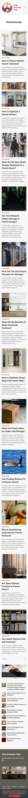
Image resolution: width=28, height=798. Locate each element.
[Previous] (3, 773)
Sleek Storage (5, 57)
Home (4, 786)
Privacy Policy (6, 788)
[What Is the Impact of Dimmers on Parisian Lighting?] (4, 717)
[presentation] (14, 43)
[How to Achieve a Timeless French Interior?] (4, 723)
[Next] (24, 773)
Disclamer (22, 786)
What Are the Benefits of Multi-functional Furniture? (14, 325)
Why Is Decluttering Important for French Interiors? (12, 532)
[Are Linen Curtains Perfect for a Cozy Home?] (4, 706)
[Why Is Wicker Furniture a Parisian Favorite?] (4, 711)
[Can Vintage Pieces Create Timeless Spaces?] (4, 700)
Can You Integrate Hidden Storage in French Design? (10, 219)
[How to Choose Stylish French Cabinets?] (4, 694)
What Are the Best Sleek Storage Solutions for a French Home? (14, 165)
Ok (10, 795)
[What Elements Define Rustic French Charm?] (4, 734)
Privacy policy (16, 795)
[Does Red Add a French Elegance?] (4, 740)
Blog (8, 786)
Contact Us (14, 786)
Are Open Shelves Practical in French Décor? (11, 586)
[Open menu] (25, 7)
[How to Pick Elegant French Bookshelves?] (4, 728)
